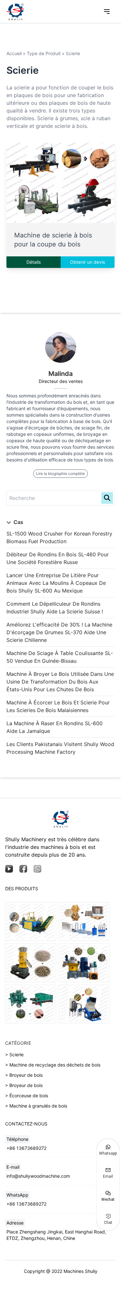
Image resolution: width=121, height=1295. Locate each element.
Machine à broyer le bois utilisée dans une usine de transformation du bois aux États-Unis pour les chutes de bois (60, 682)
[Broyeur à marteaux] (84, 1004)
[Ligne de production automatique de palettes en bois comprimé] (84, 921)
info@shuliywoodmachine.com (38, 1176)
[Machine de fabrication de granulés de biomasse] (30, 962)
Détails (33, 262)
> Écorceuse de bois (26, 1095)
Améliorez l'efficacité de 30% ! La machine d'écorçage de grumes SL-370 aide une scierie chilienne (59, 632)
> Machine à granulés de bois (36, 1105)
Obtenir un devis (87, 262)
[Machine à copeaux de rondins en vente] (30, 921)
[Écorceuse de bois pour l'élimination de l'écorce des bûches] (30, 1004)
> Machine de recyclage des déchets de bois (52, 1064)
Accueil (14, 53)
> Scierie (14, 1054)
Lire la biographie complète (60, 473)
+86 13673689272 (26, 1148)
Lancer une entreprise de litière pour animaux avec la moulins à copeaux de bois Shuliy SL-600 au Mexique (56, 583)
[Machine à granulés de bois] (84, 962)
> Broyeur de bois (24, 1075)
